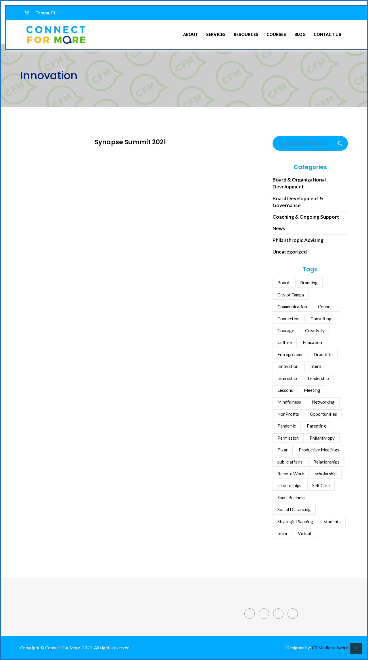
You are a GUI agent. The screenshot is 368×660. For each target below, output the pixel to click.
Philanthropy (322, 437)
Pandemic (286, 425)
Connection (288, 318)
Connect (326, 306)
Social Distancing (294, 509)
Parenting (316, 425)
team (282, 533)
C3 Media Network (330, 647)
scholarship (326, 473)
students (332, 521)
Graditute (323, 354)
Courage (285, 330)
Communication (292, 306)
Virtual (304, 533)
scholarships (289, 485)
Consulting (320, 318)
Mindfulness (289, 401)
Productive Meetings (319, 449)
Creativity (315, 330)
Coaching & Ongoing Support (306, 217)
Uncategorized (290, 252)
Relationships (326, 461)
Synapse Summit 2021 (130, 142)
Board (283, 282)
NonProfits (288, 414)
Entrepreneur (290, 354)
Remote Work (290, 473)
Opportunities (323, 414)
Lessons (285, 390)
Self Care (321, 485)
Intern (315, 366)
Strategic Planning (295, 521)
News (279, 228)
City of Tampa (290, 294)
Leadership (318, 378)
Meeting (312, 390)
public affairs (289, 461)
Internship (287, 378)
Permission (288, 437)
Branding (309, 282)
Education (312, 342)
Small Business (291, 497)
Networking (323, 401)
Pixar (282, 449)
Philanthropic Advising (298, 240)
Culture (284, 342)
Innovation (287, 366)
